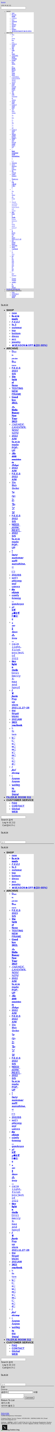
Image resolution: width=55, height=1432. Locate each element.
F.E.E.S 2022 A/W (14, 106)
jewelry (14, 29)
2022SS (14, 163)
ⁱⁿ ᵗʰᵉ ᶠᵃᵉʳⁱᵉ (14, 731)
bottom (14, 24)
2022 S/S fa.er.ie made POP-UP (14, 143)
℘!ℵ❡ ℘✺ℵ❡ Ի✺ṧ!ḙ (14, 184)
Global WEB (14, 296)
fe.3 (13, 20)
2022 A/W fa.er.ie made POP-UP (14, 87)
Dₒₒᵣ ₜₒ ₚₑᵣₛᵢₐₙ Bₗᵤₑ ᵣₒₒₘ (13, 38)
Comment (29, 1398)
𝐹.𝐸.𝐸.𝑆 (14, 18)
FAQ (13, 292)
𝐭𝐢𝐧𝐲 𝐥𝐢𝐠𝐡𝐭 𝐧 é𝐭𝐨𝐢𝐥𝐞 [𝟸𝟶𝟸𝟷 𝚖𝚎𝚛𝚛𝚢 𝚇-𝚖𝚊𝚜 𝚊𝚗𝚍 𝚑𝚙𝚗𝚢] (14, 219)
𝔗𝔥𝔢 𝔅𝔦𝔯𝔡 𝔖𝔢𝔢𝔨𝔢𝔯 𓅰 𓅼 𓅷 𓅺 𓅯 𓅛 (15, 497)
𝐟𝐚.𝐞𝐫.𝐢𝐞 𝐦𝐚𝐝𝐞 (14, 15)
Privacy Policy (5, 1414)
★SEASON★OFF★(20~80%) (22, 31)
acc (13, 28)
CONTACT (15, 294)
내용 (35, 1392)
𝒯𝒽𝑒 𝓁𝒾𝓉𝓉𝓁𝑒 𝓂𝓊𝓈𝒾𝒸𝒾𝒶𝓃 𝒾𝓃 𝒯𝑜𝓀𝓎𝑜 (14, 96)
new (13, 13)
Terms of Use (5, 1413)
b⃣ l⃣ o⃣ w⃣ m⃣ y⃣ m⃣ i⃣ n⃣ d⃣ (13, 263)
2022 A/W (13, 102)
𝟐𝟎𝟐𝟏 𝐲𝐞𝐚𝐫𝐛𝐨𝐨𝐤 (15, 248)
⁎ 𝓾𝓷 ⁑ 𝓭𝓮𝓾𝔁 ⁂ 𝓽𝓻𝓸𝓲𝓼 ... (13, 195)
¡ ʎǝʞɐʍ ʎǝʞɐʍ (14, 278)
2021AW (14, 245)
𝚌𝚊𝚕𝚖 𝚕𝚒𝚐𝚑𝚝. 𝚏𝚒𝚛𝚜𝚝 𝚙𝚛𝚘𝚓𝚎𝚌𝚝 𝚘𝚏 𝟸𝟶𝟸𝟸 (15, 206)
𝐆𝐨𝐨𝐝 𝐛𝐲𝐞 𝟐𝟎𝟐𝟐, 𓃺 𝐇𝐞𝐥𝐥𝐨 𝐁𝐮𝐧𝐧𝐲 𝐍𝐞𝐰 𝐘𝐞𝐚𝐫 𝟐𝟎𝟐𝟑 (14, 68)
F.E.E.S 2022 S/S (14, 131)
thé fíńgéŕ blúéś (13, 242)
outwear (14, 21)
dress (13, 26)
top (13, 23)
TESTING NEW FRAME (15, 57)
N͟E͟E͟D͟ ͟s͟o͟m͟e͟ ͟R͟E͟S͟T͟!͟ (14, 136)
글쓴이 (4, 1392)
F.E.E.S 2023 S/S (14, 45)
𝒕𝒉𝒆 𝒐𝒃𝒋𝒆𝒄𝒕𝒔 (14, 171)
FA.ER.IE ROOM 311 (13, 289)
